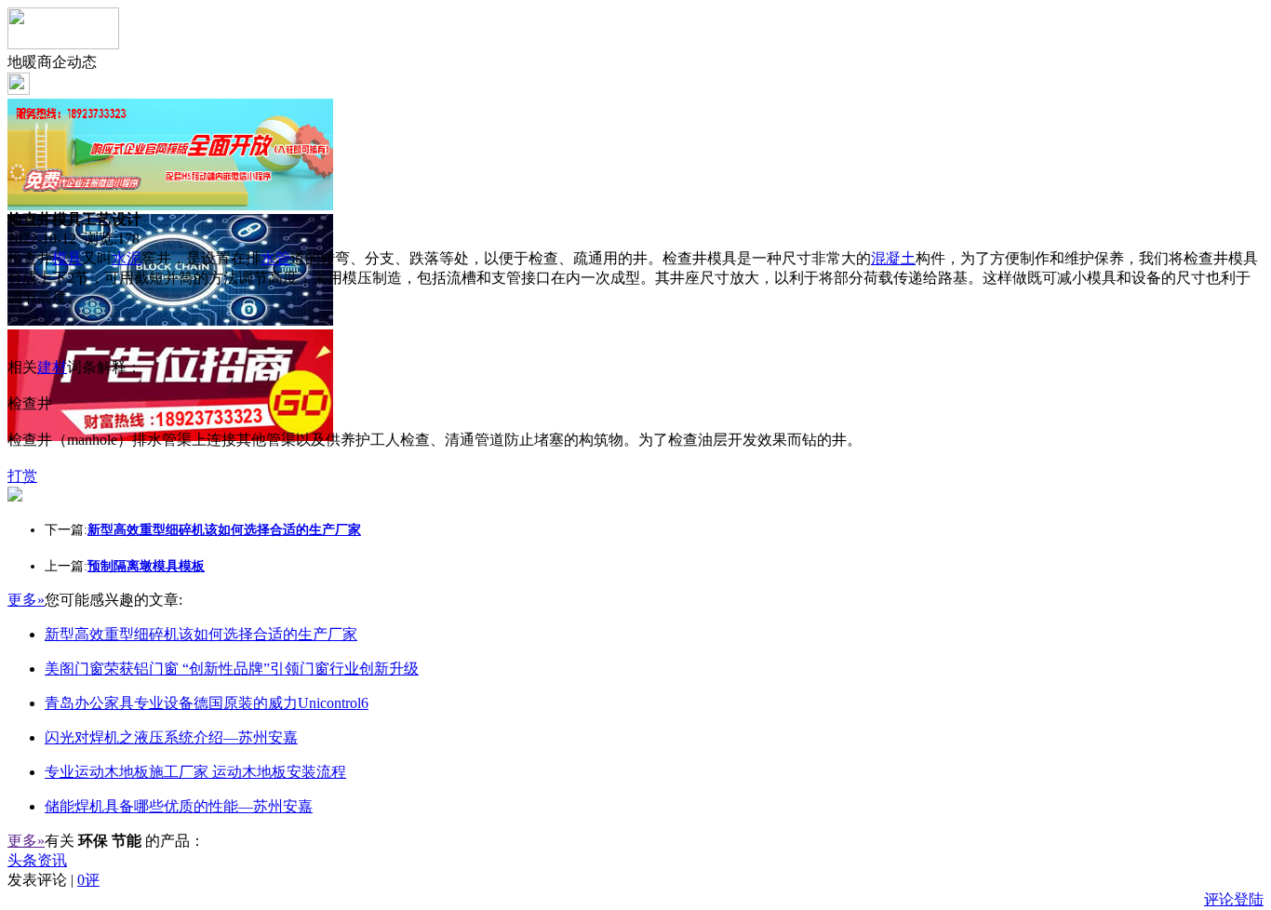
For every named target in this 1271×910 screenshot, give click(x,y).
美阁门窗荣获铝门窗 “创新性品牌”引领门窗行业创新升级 (232, 668)
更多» (26, 600)
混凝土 (893, 258)
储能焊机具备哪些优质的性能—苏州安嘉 (179, 806)
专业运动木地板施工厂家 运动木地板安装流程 (195, 772)
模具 (67, 258)
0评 (88, 880)
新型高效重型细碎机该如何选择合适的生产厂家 (201, 634)
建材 (52, 367)
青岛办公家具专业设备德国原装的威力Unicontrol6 (206, 703)
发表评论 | (53, 880)
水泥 (126, 258)
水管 (275, 258)
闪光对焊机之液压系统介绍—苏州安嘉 (171, 737)
